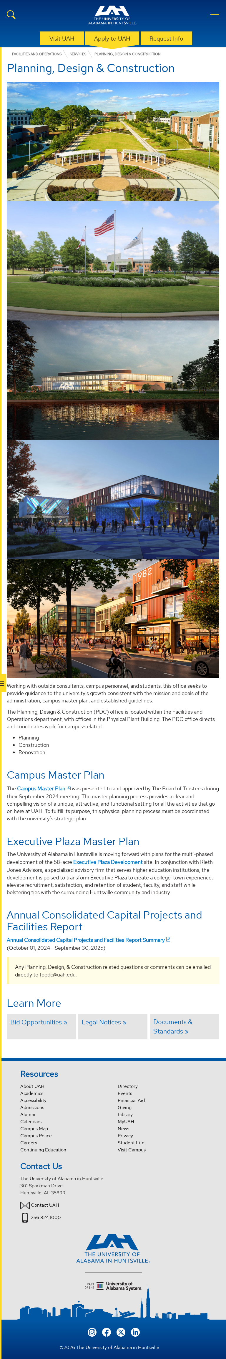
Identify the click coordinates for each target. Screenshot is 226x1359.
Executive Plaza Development (108, 862)
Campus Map (34, 1129)
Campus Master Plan (41, 788)
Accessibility (33, 1100)
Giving (125, 1107)
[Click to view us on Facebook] (106, 1331)
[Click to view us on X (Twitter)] (121, 1331)
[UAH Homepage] (112, 15)
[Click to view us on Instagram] (92, 1331)
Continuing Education (43, 1150)
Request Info (166, 38)
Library (125, 1114)
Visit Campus (132, 1150)
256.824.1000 (46, 1217)
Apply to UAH (112, 38)
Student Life (131, 1143)
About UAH (32, 1086)
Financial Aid (131, 1100)
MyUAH (126, 1121)
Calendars (30, 1121)
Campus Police (36, 1136)
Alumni (27, 1114)
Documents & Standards (172, 1026)
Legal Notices (101, 1022)
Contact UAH (45, 1205)
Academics (31, 1093)
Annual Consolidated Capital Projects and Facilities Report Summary (86, 939)
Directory (128, 1086)
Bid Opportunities (36, 1022)
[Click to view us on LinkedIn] (135, 1331)
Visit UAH (61, 38)
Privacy (125, 1136)
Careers (28, 1143)
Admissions (32, 1107)
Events (125, 1093)
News (123, 1129)
